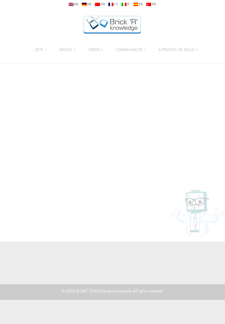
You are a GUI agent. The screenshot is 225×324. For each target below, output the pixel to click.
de (89, 4)
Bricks (68, 49)
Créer (95, 49)
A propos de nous (178, 49)
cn (102, 4)
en (76, 4)
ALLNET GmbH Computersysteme (103, 291)
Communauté (131, 49)
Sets (41, 49)
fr (116, 4)
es (141, 4)
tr (154, 4)
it (128, 4)
